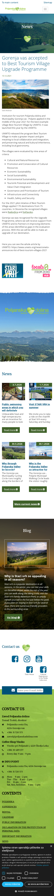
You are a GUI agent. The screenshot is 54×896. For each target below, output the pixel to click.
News (5, 841)
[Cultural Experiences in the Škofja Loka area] (43, 671)
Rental (6, 812)
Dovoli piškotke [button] (12, 884)
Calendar (8, 817)
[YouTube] (39, 659)
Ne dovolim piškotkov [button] (38, 884)
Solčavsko (28, 212)
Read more (10, 430)
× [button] (51, 846)
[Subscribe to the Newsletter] (13, 690)
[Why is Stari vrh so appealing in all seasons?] (27, 553)
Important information (16, 836)
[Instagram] (28, 659)
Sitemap (48, 2)
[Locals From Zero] (14, 270)
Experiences (9, 806)
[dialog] (27, 869)
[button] (27, 891)
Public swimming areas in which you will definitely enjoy (12, 409)
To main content (10, 2)
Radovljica (13, 212)
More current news (26, 504)
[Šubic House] (29, 671)
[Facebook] (16, 659)
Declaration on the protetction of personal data (24, 829)
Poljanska (8, 801)
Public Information (14, 822)
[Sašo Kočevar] (27, 96)
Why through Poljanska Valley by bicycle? (11, 466)
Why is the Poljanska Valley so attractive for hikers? (38, 468)
